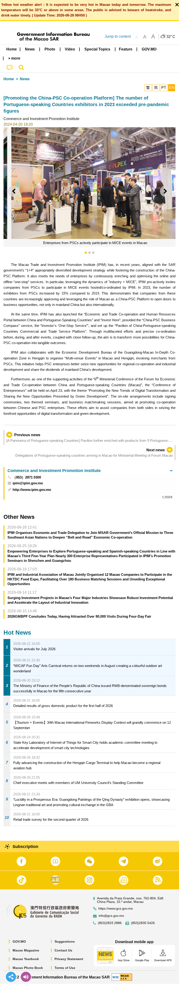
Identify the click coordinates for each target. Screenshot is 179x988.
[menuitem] (30, 49)
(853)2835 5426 (143, 923)
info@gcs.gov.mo (111, 916)
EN (171, 88)
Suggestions (65, 941)
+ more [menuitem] (167, 496)
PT (163, 88)
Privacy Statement (69, 959)
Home (8, 79)
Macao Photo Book (28, 968)
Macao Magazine (26, 950)
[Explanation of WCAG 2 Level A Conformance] (122, 977)
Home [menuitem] (11, 49)
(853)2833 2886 (110, 923)
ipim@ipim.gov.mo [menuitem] (28, 483)
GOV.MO (19, 941)
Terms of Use (65, 968)
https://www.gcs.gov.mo (115, 908)
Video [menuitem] (70, 49)
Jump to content (118, 36)
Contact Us (63, 950)
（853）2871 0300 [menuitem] (27, 477)
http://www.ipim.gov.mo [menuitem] (32, 490)
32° (170, 37)
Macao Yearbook (26, 959)
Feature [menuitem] (125, 49)
